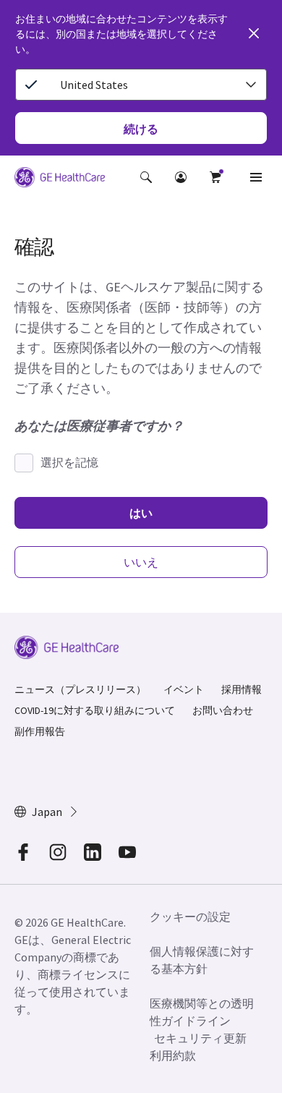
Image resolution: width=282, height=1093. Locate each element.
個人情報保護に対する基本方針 (202, 960)
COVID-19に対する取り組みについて (94, 710)
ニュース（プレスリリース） (80, 689)
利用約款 (173, 1055)
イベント (183, 689)
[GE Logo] (59, 179)
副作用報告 (39, 731)
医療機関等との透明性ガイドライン (202, 1012)
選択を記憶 (69, 462)
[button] (146, 177)
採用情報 (241, 689)
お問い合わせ (222, 710)
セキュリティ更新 (200, 1038)
